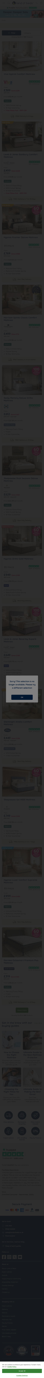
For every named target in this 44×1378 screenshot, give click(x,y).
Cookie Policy (11, 1366)
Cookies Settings (22, 1375)
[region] (22, 1370)
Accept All (22, 1371)
